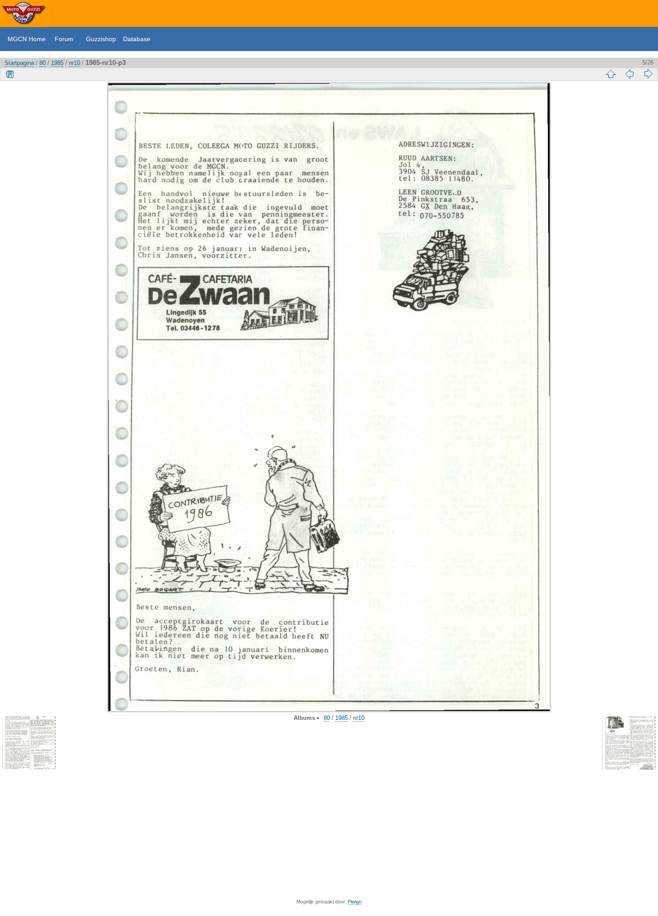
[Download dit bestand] (9, 74)
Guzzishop (101, 39)
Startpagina (19, 63)
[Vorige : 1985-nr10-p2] (629, 74)
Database (136, 39)
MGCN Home (27, 39)
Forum (64, 39)
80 (42, 63)
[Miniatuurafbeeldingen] (610, 74)
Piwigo (355, 901)
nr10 (74, 63)
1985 (57, 63)
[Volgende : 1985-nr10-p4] (648, 74)
